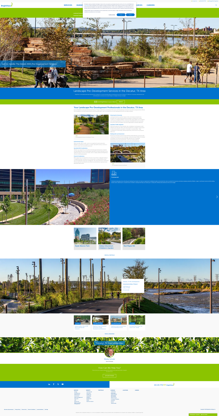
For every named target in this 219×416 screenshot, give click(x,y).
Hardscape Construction (78, 15)
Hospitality (89, 395)
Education (89, 393)
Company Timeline (115, 399)
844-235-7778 (158, 385)
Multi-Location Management (77, 403)
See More (85, 235)
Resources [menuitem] (137, 5)
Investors (113, 400)
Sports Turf (76, 401)
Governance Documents (113, 396)
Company (113, 390)
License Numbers (40, 409)
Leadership (113, 391)
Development (77, 393)
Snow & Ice (76, 395)
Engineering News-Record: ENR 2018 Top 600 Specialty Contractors (81, 327)
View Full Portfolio (109, 255)
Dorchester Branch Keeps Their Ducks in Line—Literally (136, 327)
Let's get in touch (109, 375)
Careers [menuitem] (151, 5)
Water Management (78, 397)
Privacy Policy (17, 409)
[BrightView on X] (58, 384)
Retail (88, 400)
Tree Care (76, 398)
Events (112, 401)
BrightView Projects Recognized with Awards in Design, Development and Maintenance (99, 327)
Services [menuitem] (68, 5)
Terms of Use (24, 409)
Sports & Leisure (90, 401)
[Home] (7, 4)
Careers (137, 390)
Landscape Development (78, 13)
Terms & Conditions (31, 409)
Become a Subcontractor (9, 409)
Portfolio (101, 390)
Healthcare (89, 394)
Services (76, 390)
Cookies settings (112, 14)
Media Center (114, 397)
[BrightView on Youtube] (62, 384)
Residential (89, 398)
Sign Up (121, 101)
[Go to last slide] (2, 197)
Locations (125, 390)
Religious (88, 397)
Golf (75, 400)
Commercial (89, 391)
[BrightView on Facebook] (54, 384)
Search (216, 5)
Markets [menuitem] (80, 5)
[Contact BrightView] (164, 385)
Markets (88, 390)
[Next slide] (216, 197)
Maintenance (77, 394)
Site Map (46, 409)
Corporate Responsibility (114, 394)
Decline (130, 14)
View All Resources (109, 333)
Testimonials (113, 403)
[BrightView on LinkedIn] (49, 384)
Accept (121, 14)
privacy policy (86, 5)
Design (75, 391)
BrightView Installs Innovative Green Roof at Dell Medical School (118, 327)
